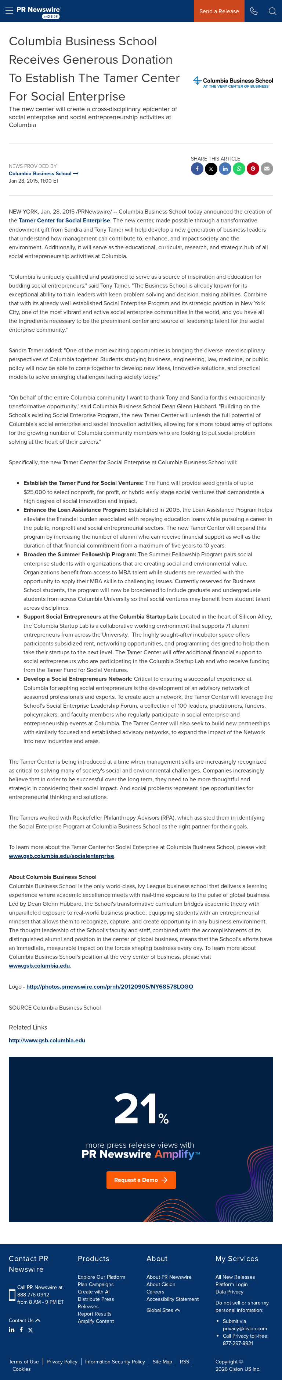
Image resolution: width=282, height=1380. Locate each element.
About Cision (161, 1284)
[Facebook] (21, 1329)
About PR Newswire (169, 1277)
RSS (184, 1361)
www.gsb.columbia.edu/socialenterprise (61, 856)
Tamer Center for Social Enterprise (64, 220)
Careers (155, 1291)
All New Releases (235, 1277)
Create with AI (93, 1291)
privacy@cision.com (245, 1328)
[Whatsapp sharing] (239, 169)
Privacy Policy (62, 1361)
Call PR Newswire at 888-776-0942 (39, 1291)
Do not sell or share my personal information (242, 1306)
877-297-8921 (238, 1343)
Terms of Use (24, 1361)
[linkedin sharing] (225, 169)
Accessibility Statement (173, 1299)
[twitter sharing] (211, 170)
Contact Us (22, 1320)
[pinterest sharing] (253, 169)
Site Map (162, 1361)
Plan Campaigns (96, 1284)
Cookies (21, 1369)
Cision (236, 1369)
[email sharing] (267, 169)
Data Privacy (229, 1291)
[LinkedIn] (13, 1329)
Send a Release (219, 11)
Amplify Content (96, 1321)
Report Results (95, 1313)
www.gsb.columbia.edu (39, 965)
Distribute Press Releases (96, 1302)
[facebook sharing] (197, 169)
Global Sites (161, 1310)
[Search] (272, 11)
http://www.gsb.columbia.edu (47, 1040)
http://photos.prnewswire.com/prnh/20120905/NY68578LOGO (109, 986)
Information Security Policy (115, 1361)
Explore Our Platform (101, 1277)
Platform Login (232, 1284)
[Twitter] (30, 1329)
